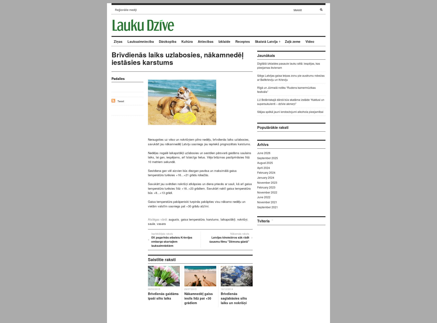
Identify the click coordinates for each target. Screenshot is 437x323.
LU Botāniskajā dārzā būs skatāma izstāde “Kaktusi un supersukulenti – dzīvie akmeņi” (290, 102)
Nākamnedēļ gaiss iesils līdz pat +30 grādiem (198, 298)
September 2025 (267, 158)
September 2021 (267, 207)
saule (151, 223)
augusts (174, 219)
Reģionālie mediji (126, 10)
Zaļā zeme (292, 41)
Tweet (120, 101)
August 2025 (265, 163)
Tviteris (263, 221)
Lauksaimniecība (140, 41)
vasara (161, 223)
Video (309, 41)
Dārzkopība (167, 41)
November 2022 (267, 192)
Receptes (242, 41)
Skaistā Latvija (266, 41)
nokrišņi (242, 219)
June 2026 (263, 153)
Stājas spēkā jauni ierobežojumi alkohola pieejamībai (290, 112)
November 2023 (267, 182)
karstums (212, 219)
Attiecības (205, 41)
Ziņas (118, 41)
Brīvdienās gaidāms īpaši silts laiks (163, 295)
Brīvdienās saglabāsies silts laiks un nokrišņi (234, 298)
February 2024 (266, 172)
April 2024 (263, 168)
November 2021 (267, 202)
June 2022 (263, 197)
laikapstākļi (228, 219)
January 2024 (265, 177)
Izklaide (224, 41)
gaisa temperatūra (193, 219)
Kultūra (187, 41)
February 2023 (266, 187)
